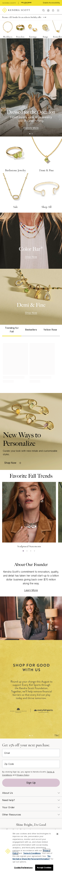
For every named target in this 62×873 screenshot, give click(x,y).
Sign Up (31, 782)
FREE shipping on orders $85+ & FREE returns (21, 17)
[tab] (11, 330)
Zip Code (9, 764)
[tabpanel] (31, 362)
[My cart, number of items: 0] (53, 10)
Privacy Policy (23, 775)
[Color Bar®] (31, 241)
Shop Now (31, 256)
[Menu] (58, 10)
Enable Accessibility (51, 3)
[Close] (57, 834)
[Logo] (16, 10)
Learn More (31, 590)
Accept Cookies (44, 867)
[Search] (43, 10)
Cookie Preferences (23, 867)
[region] (31, 851)
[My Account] (48, 10)
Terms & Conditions (32, 853)
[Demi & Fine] (31, 297)
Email (7, 753)
